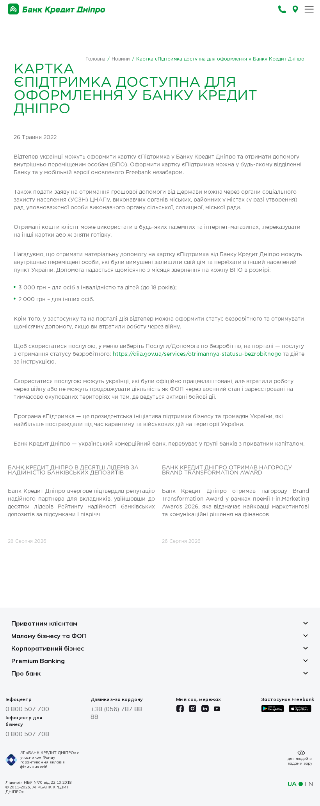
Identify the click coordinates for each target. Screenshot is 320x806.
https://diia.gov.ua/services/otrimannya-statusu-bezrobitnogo (197, 354)
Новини (121, 59)
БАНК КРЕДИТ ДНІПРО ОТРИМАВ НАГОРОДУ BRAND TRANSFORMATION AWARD (227, 470)
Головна (95, 59)
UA (292, 784)
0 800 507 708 (27, 734)
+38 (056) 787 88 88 (116, 712)
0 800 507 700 (27, 709)
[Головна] (56, 9)
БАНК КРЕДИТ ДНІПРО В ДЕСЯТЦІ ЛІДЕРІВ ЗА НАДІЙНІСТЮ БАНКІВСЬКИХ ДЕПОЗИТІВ (73, 470)
